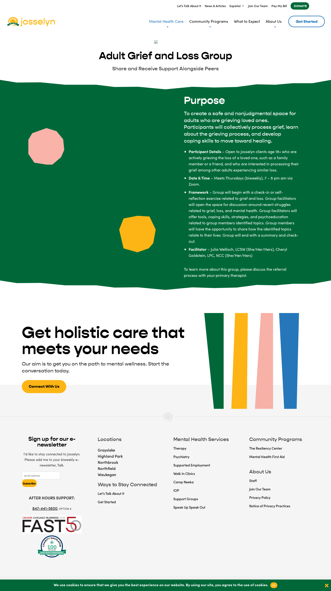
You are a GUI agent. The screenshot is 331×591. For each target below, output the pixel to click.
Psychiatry (181, 456)
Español (235, 6)
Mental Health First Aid (267, 456)
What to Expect (247, 21)
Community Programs (208, 21)
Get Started (306, 21)
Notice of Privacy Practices (269, 505)
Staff (253, 480)
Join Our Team (258, 6)
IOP (176, 490)
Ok (274, 585)
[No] (326, 585)
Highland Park (110, 456)
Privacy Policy (259, 497)
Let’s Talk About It (189, 6)
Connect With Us (44, 386)
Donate (300, 6)
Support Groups (185, 498)
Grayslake (106, 449)
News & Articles (215, 6)
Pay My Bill (279, 6)
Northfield (107, 468)
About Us (274, 21)
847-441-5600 (44, 508)
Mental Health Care (166, 21)
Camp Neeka (183, 482)
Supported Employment (191, 465)
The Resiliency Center (265, 448)
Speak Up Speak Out (189, 507)
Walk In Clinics (184, 473)
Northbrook (108, 462)
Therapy (179, 448)
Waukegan (107, 474)
